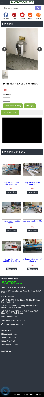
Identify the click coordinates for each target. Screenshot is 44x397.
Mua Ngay (30, 106)
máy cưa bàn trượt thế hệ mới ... (11, 222)
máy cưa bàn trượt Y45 (32, 221)
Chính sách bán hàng (9, 334)
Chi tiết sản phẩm (10, 112)
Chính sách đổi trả (8, 341)
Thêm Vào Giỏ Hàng (13, 106)
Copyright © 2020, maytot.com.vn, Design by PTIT (22, 394)
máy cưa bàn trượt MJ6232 (32, 183)
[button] (4, 49)
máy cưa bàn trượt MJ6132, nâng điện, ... (11, 260)
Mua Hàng (11, 192)
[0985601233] (5, 391)
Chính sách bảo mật (8, 338)
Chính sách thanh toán (9, 345)
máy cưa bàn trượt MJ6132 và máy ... (11, 183)
